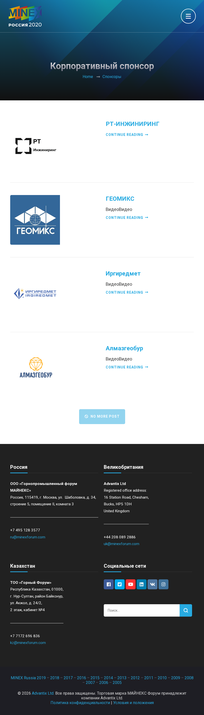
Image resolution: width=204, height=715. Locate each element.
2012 (135, 677)
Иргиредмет (123, 273)
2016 (81, 677)
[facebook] (109, 584)
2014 (108, 677)
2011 (148, 677)
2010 (162, 677)
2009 (175, 677)
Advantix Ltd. (43, 693)
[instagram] (163, 584)
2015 (95, 677)
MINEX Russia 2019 (28, 677)
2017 (68, 677)
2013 (121, 677)
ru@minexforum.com (27, 537)
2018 (54, 677)
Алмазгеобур (124, 348)
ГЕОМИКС (120, 198)
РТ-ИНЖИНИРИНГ (132, 123)
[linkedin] (142, 584)
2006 (103, 682)
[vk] (152, 584)
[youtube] (131, 584)
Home (88, 76)
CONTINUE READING (124, 135)
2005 (117, 682)
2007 (90, 682)
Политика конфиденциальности (80, 702)
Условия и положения (133, 702)
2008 (189, 677)
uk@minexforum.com (121, 544)
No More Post (105, 416)
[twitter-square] (120, 584)
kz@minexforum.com (28, 642)
